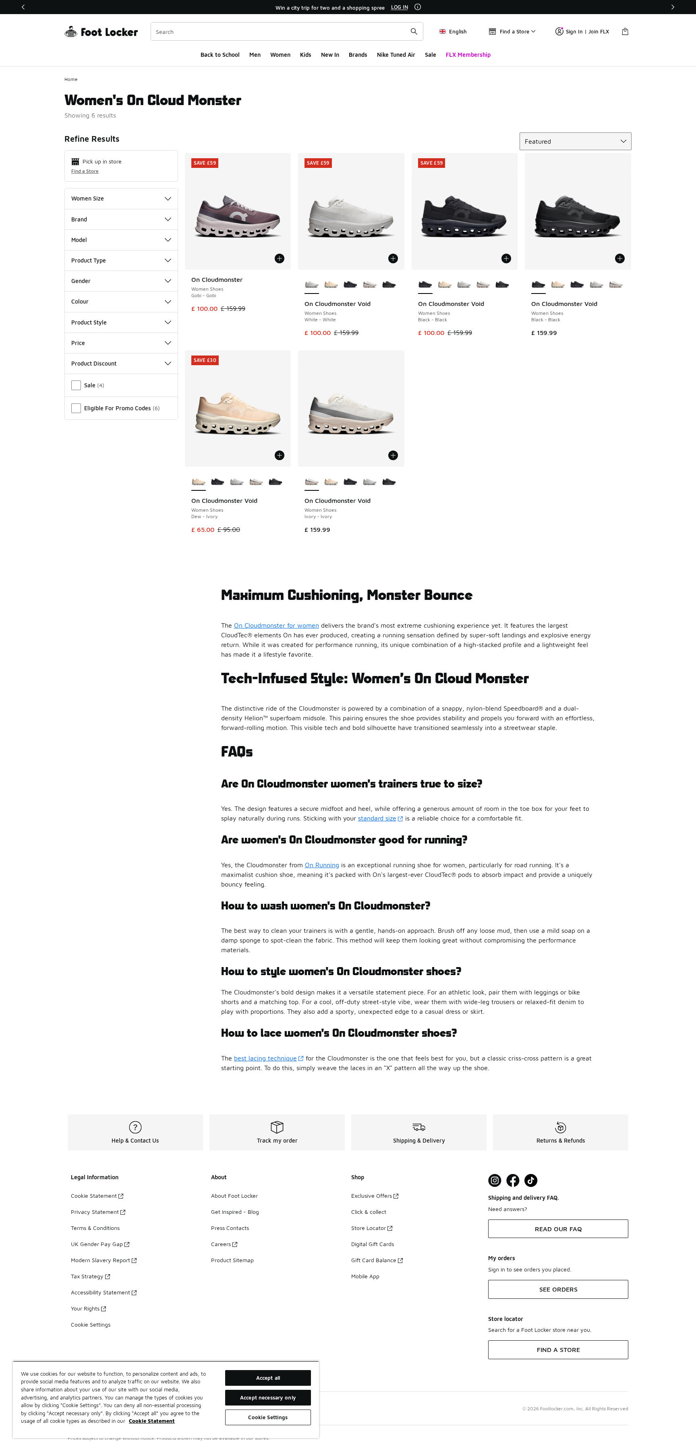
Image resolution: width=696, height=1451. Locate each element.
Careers (221, 1243)
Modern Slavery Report (100, 1260)
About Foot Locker (234, 1195)
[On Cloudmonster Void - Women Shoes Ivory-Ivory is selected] (311, 482)
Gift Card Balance (373, 1260)
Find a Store (85, 171)
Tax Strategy (87, 1276)
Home (71, 79)
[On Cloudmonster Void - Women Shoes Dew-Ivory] (331, 285)
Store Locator (368, 1227)
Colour (80, 301)
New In (330, 54)
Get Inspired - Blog (235, 1211)
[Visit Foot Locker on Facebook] (513, 1180)
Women (280, 54)
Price (78, 342)
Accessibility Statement (100, 1292)
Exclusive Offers (371, 1195)
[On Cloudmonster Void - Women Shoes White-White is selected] (311, 285)
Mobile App (365, 1276)
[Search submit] (414, 31)
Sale (430, 54)
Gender (81, 280)
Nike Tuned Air (396, 54)
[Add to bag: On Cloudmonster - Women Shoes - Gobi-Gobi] (279, 258)
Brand (79, 219)
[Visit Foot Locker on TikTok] (531, 1180)
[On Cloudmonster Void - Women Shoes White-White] (464, 285)
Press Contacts (230, 1227)
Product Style (89, 322)
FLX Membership (468, 54)
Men (255, 54)
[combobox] (287, 31)
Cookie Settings (90, 1324)
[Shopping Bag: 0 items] (625, 31)
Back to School (220, 54)
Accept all (268, 1378)
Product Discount (93, 363)
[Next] (673, 7)
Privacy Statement (95, 1211)
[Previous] (23, 7)
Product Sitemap (232, 1260)
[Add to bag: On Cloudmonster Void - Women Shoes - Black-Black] (506, 258)
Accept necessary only (268, 1397)
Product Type (88, 260)
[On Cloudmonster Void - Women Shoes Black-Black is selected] (425, 285)
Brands (358, 54)
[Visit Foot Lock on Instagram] (494, 1180)
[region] (348, 7)
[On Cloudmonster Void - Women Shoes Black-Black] (350, 285)
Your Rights (85, 1308)
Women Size (87, 198)
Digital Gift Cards (372, 1243)
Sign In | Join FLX (587, 31)
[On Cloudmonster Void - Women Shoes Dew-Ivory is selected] (198, 482)
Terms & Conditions (95, 1227)
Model (79, 239)
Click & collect (368, 1211)
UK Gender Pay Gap (97, 1243)
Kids (305, 54)
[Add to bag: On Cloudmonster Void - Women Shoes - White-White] (393, 258)
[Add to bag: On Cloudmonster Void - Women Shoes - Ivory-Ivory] (393, 455)
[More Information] (418, 7)
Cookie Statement (94, 1195)
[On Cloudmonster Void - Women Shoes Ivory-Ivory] (369, 285)
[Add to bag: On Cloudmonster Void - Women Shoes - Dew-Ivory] (279, 455)
